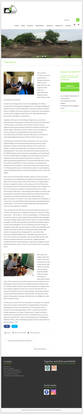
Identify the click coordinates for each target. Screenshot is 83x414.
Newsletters (40, 25)
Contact (68, 25)
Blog (23, 25)
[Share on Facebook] (7, 326)
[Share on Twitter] (14, 326)
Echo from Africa (41, 349)
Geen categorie (35, 333)
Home (16, 25)
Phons (9, 333)
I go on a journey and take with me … (19, 340)
